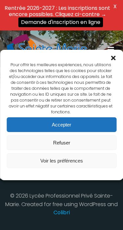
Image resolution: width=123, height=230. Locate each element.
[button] (113, 58)
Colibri (61, 212)
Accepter (61, 124)
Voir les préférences (61, 160)
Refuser (61, 142)
